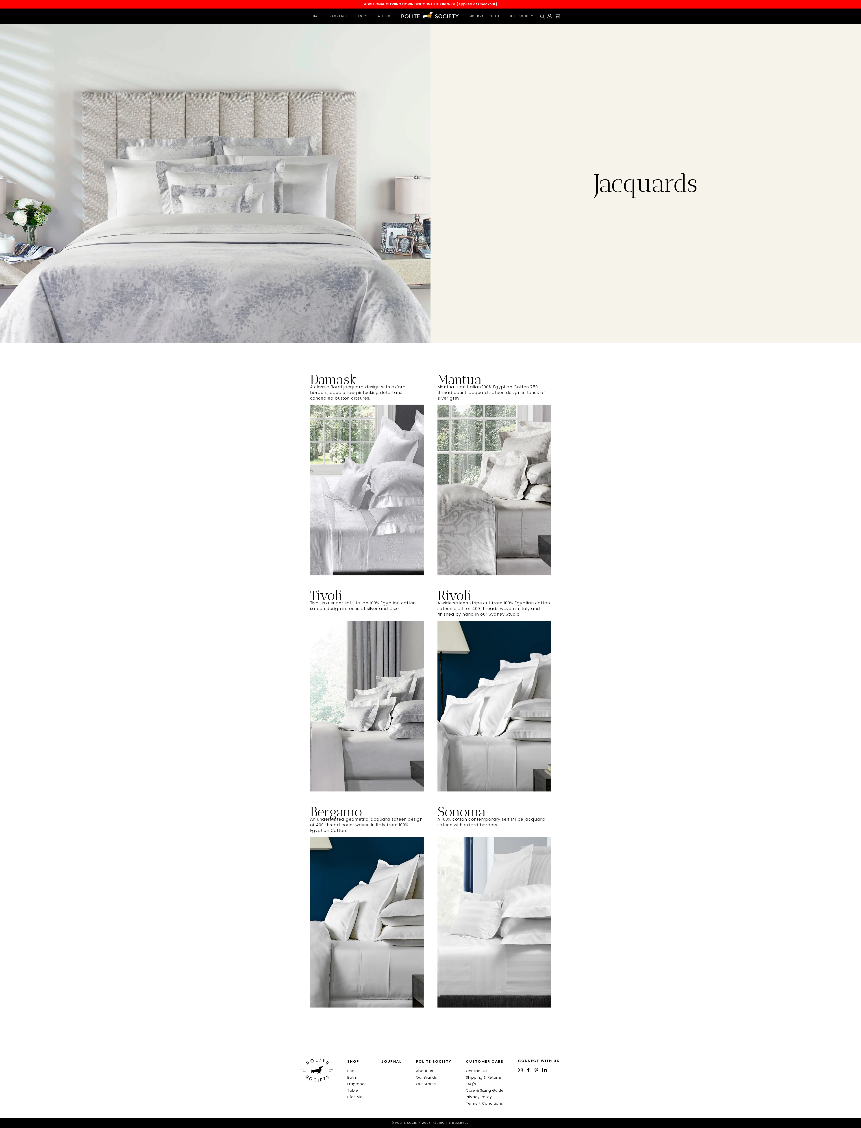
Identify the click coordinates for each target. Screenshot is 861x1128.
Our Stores (426, 1083)
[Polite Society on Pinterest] (536, 1070)
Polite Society (520, 16)
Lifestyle (362, 16)
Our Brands (426, 1077)
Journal (477, 16)
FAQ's (471, 1083)
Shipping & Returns (484, 1077)
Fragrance (338, 16)
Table (352, 1090)
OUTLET (496, 16)
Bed (303, 16)
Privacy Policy (479, 1097)
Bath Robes (386, 16)
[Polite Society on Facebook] (528, 1070)
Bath (317, 16)
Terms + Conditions (484, 1103)
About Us (424, 1070)
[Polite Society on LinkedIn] (544, 1070)
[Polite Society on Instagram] (520, 1070)
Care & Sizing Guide (485, 1090)
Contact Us (476, 1070)
